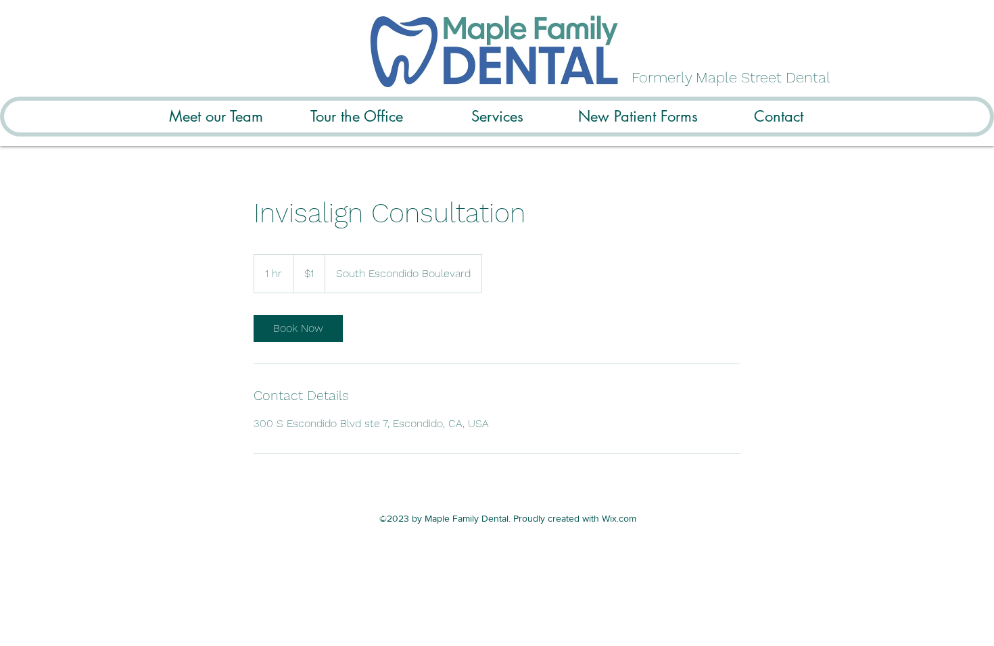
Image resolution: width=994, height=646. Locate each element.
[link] (298, 328)
